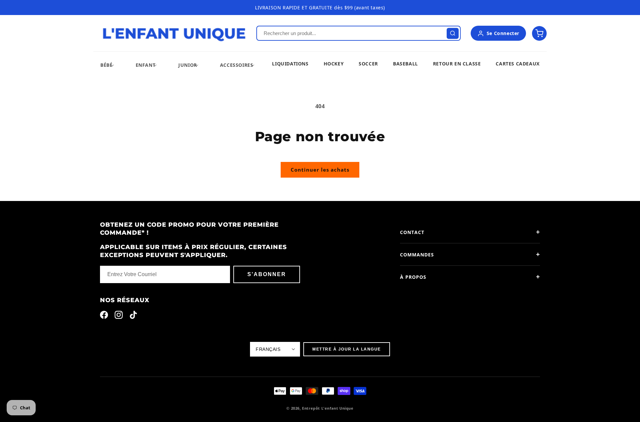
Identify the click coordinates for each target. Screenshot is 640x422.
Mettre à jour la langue (346, 349)
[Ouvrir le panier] (539, 33)
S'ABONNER (266, 274)
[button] (106, 65)
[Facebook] (104, 316)
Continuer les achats (320, 169)
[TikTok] (133, 316)
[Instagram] (119, 316)
